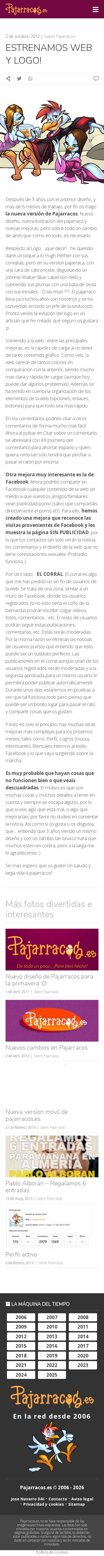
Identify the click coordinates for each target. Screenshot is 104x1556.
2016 (51, 1346)
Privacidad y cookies (43, 1504)
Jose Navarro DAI (27, 1499)
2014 (82, 1336)
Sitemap (76, 1504)
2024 (21, 1375)
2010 (51, 1327)
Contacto (58, 1499)
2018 (21, 1355)
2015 (21, 1346)
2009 (21, 1327)
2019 (51, 1355)
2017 (82, 1346)
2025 (51, 1375)
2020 (82, 1355)
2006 (21, 1317)
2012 (21, 1336)
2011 (82, 1327)
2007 (51, 1317)
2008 (82, 1317)
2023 (82, 1365)
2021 (21, 1365)
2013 (51, 1336)
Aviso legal (82, 1499)
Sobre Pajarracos (59, 36)
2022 (51, 1365)
